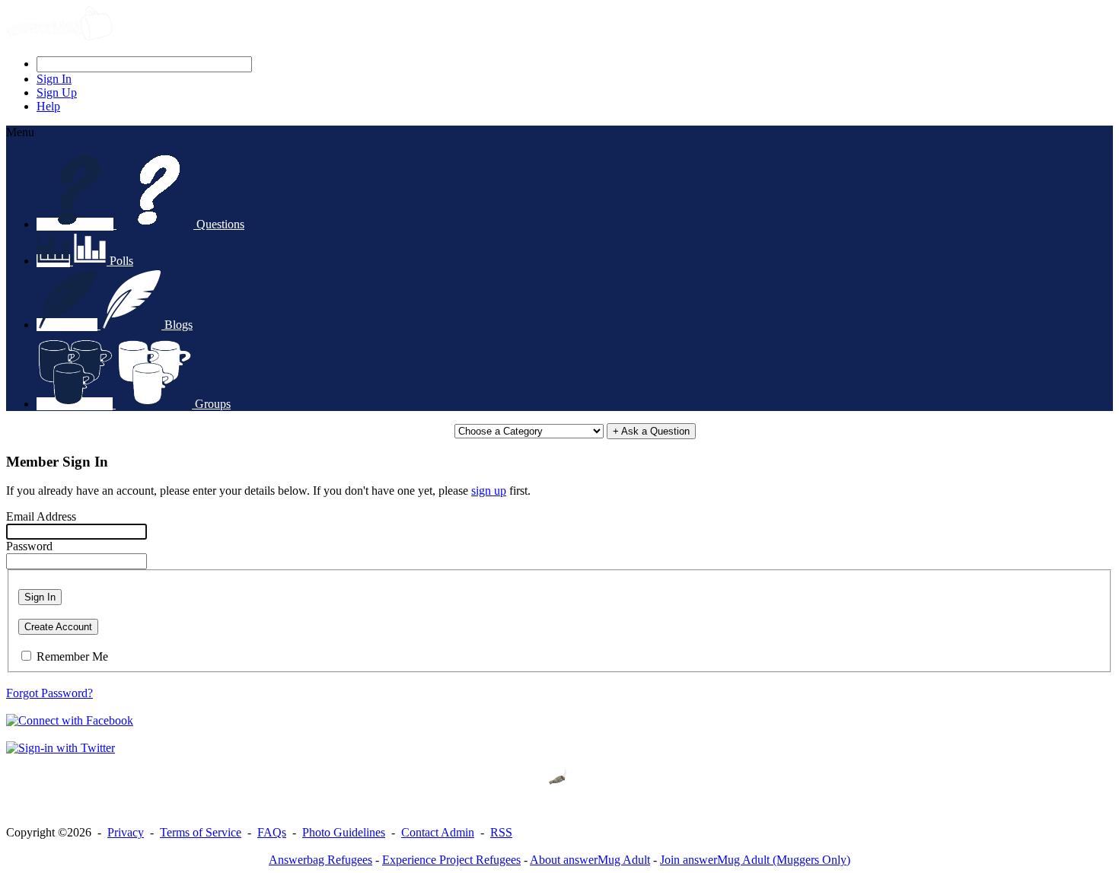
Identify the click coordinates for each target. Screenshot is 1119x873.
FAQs (271, 832)
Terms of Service (200, 832)
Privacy (125, 832)
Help (48, 106)
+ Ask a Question (651, 431)
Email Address (41, 516)
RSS (501, 832)
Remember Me (72, 656)
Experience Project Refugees (451, 859)
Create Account (58, 626)
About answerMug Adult (590, 859)
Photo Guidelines (343, 832)
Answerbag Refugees (320, 859)
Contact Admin (437, 832)
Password (29, 546)
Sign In (40, 597)
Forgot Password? (49, 693)
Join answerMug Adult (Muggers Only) (755, 859)
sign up (488, 490)
